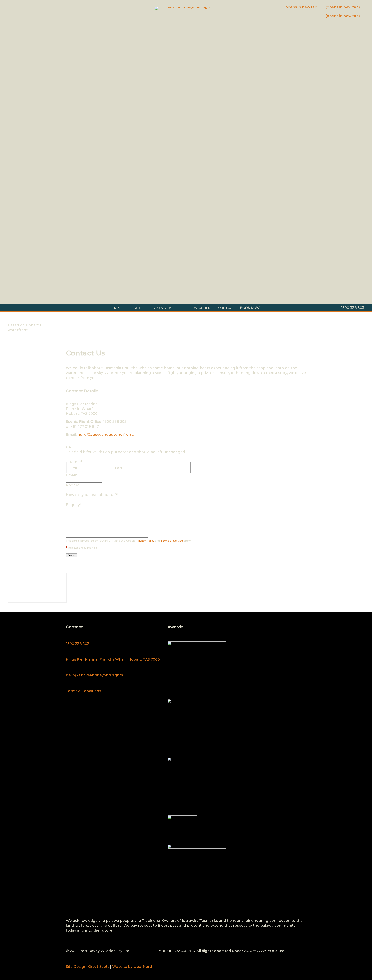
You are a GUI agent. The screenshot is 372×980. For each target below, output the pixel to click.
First (73, 468)
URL (69, 447)
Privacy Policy (145, 540)
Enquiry (73, 505)
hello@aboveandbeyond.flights (106, 434)
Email (71, 475)
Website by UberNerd (132, 966)
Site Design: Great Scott (87, 966)
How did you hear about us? (92, 495)
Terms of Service (172, 540)
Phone (72, 485)
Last (119, 468)
